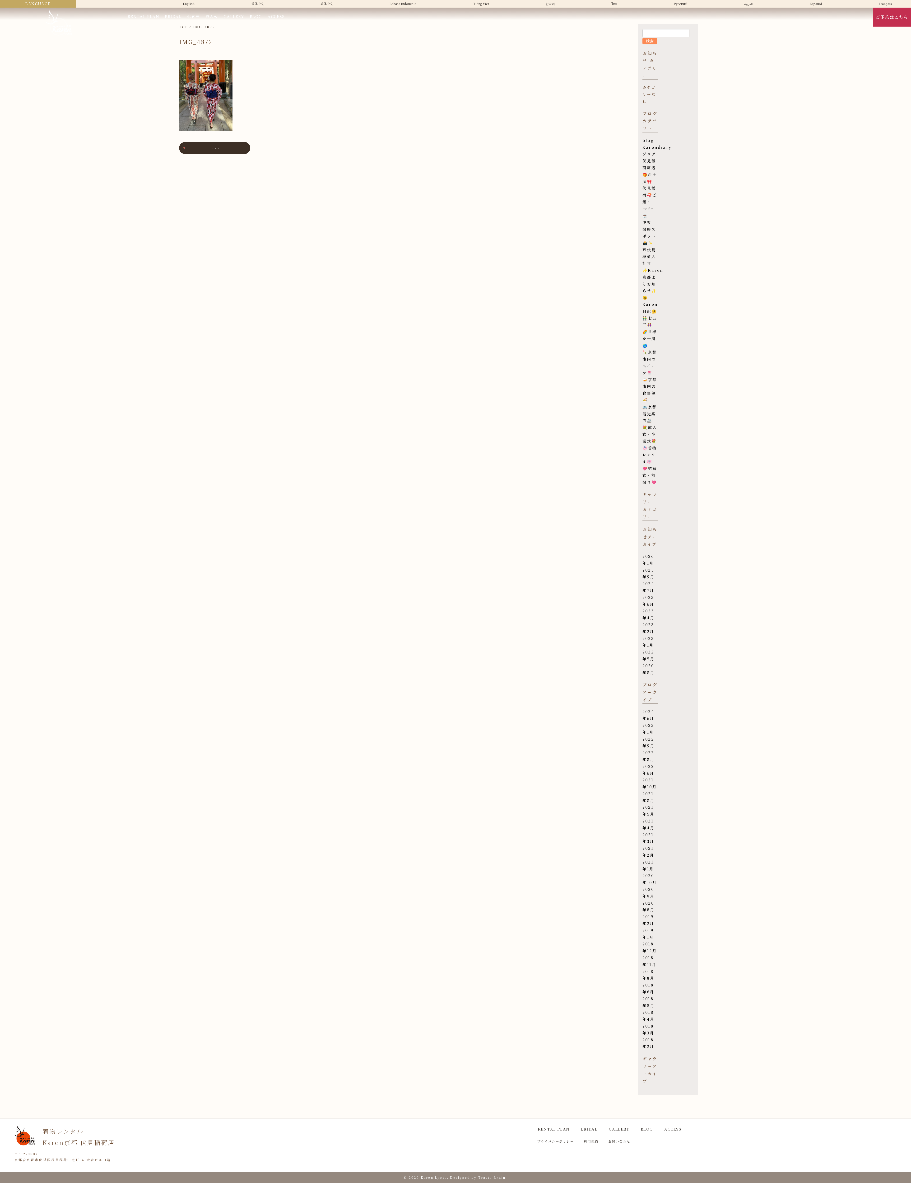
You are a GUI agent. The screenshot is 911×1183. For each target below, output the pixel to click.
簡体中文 (257, 3)
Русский (681, 3)
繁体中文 (327, 3)
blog (648, 140)
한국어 (550, 3)
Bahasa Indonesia (403, 3)
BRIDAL (173, 16)
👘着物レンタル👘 (649, 455)
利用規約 (591, 1141)
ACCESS (276, 16)
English (189, 3)
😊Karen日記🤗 (650, 304)
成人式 (211, 16)
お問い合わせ (619, 1141)
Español (816, 3)
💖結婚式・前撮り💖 (649, 475)
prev (214, 148)
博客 (646, 222)
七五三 (193, 16)
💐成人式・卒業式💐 (649, 434)
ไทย (614, 3)
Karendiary (657, 147)
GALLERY (233, 16)
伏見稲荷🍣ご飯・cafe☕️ (649, 201)
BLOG (256, 16)
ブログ (649, 154)
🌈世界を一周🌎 (649, 338)
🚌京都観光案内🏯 (649, 413)
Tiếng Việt (481, 3)
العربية (748, 3)
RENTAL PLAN (143, 16)
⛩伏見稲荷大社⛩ (649, 256)
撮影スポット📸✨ (649, 236)
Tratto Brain (492, 1177)
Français (885, 3)
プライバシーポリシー (555, 1141)
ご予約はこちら (892, 17)
